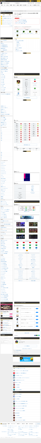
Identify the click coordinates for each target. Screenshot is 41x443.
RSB (1, 155)
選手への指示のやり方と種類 (4, 294)
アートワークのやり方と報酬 (4, 299)
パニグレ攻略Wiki (9, 435)
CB (1, 157)
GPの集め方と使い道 (3, 248)
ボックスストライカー (20, 255)
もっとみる (11, 25)
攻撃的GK (33, 267)
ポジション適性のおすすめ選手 (4, 287)
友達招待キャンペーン (3, 54)
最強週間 (18, 5)
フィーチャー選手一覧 (3, 214)
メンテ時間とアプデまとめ (4, 53)
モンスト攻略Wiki (31, 429)
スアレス (19, 19)
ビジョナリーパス (21, 274)
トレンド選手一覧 (3, 212)
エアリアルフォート (20, 276)
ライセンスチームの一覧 (4, 230)
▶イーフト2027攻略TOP (4, 40)
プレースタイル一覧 (3, 233)
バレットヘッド (33, 275)
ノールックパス (32, 193)
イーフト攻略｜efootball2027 (18, 350)
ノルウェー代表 (3, 90)
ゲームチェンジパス (20, 272)
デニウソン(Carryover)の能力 (20, 40)
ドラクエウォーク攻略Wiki (10, 430)
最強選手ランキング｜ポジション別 (6, 16)
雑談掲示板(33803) (3, 48)
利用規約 (9, 423)
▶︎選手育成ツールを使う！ (27, 211)
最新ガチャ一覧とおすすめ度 (4, 56)
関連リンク (17, 49)
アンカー (21, 262)
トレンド (21, 233)
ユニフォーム (2, 256)
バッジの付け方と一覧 (3, 292)
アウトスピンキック (32, 192)
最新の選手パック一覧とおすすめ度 (5, 61)
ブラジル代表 (2, 82)
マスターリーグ (3, 276)
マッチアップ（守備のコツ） (4, 269)
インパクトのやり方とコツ (4, 266)
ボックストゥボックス (3, 180)
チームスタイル (3, 274)
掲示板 (9, 14)
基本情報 (18, 42)
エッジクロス (33, 272)
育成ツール (38, 5)
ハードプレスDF (3, 191)
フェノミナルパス (21, 275)
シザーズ (33, 185)
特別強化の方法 (3, 245)
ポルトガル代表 (3, 84)
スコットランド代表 (3, 87)
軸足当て (33, 190)
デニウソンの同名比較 (19, 47)
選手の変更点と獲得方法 (4, 261)
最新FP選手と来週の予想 (4, 59)
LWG (1, 132)
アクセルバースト (33, 276)
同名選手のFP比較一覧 (3, 227)
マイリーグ (2, 279)
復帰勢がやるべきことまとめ (4, 64)
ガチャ (5, 5)
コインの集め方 (3, 250)
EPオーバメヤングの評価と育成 (22, 20)
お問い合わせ (23, 423)
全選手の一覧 (26, 219)
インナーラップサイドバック (4, 188)
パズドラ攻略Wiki (20, 429)
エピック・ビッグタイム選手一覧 (5, 211)
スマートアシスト (3, 289)
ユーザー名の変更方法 (3, 263)
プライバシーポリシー (13, 423)
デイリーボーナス (3, 281)
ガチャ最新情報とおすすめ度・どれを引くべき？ (7, 18)
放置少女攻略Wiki (31, 434)
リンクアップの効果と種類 (4, 253)
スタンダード (33, 239)
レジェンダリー (35, 85)
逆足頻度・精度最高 (33, 280)
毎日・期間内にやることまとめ (4, 66)
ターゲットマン (33, 255)
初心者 (30, 5)
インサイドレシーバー (20, 258)
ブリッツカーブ (33, 274)
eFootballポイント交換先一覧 (4, 251)
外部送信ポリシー (19, 423)
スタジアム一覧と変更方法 (4, 297)
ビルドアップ (20, 266)
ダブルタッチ (32, 186)
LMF (1, 135)
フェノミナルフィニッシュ (20, 270)
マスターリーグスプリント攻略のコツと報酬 (20, 23)
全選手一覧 (2, 207)
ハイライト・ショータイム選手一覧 (5, 209)
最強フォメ (14, 5)
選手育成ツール (3, 109)
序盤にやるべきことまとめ (4, 240)
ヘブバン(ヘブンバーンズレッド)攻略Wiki (22, 434)
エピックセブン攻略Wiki (20, 431)
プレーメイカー (33, 262)
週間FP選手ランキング (3, 112)
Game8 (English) (31, 423)
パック (28, 5)
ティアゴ (22, 19)
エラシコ (33, 187)
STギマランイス (20, 22)
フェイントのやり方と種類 (4, 271)
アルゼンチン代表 (3, 77)
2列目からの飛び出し (33, 259)
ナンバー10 (33, 258)
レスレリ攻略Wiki (31, 431)
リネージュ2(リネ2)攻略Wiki (21, 435)
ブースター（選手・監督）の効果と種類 (5, 224)
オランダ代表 (2, 74)
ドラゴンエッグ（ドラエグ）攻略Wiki (12, 434)
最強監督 (21, 5)
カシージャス (24, 19)
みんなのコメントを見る (19, 50)
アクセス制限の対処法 (3, 284)
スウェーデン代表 (3, 89)
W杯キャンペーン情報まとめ (4, 71)
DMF (1, 152)
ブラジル (35, 89)
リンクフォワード (21, 254)
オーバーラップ (33, 266)
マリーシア (32, 191)
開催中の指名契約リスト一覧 (4, 58)
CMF (1, 140)
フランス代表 (2, 79)
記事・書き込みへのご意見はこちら (27, 348)
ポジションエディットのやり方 (4, 204)
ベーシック (35, 84)
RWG (1, 133)
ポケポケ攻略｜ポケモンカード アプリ (33, 427)
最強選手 (11, 5)
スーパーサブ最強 (3, 120)
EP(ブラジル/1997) (24, 33)
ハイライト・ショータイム (20, 227)
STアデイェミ (16, 22)
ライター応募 (38, 423)
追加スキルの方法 (3, 243)
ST (1, 130)
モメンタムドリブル (20, 271)
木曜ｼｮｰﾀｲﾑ (7, 5)
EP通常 (17, 36)
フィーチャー (20, 239)
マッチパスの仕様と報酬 (4, 264)
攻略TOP (2, 5)
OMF (1, 138)
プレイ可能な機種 (3, 282)
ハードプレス (20, 263)
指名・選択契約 (24, 5)
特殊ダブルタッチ (33, 271)
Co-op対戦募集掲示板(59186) (4, 46)
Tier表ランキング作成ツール (4, 107)
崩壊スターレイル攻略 (10, 429)
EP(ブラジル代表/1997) (30, 33)
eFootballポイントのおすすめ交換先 (5, 114)
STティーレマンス (25, 22)
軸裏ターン (32, 189)
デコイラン (2, 163)
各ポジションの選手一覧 (4, 217)
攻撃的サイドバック (33, 263)
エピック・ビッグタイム (33, 227)
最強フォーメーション (3, 125)
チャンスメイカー (21, 259)
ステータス (18, 43)
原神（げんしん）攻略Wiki (10, 431)
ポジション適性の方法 (3, 246)
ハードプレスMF (3, 181)
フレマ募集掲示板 (34, 5)
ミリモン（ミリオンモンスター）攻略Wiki (33, 435)
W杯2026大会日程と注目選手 (4, 69)
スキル (17, 46)
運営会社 (27, 423)
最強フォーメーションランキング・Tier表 (7, 20)
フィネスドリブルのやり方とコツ (5, 300)
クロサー (2, 175)
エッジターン (32, 188)
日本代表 (2, 72)
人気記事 (4, 14)
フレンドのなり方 (3, 258)
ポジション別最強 (3, 117)
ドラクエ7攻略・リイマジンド (11, 427)
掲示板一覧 (2, 43)
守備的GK (20, 267)
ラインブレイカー (33, 254)
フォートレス (33, 270)
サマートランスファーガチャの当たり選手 (22, 21)
